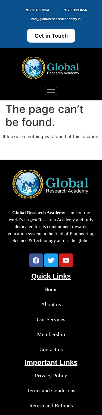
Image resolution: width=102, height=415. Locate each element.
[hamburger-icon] (51, 91)
